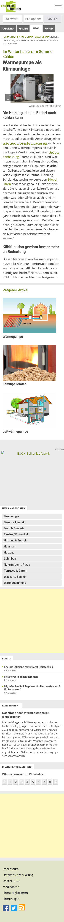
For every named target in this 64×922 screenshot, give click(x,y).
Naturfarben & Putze (17, 564)
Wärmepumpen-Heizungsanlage (25, 143)
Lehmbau (10, 558)
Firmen (23, 28)
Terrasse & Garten (15, 570)
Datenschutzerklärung (18, 875)
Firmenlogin (11, 899)
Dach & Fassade (14, 528)
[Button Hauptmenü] (58, 7)
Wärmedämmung (15, 582)
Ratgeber (8, 28)
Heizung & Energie (38, 37)
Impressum (11, 869)
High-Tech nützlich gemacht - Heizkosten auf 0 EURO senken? (32, 688)
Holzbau (9, 552)
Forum (49, 28)
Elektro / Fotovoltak (16, 534)
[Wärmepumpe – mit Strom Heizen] (29, 332)
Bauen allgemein (14, 522)
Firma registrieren (15, 893)
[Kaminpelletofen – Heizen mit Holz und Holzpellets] (29, 380)
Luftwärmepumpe (15, 431)
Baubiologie (11, 516)
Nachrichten (18, 37)
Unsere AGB (11, 881)
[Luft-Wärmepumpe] (29, 427)
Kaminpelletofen (14, 384)
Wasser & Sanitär (15, 576)
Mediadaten (11, 887)
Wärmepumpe (13, 336)
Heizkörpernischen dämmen (21, 676)
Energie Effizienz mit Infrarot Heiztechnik (28, 667)
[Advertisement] (32, 621)
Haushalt (9, 546)
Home (6, 37)
